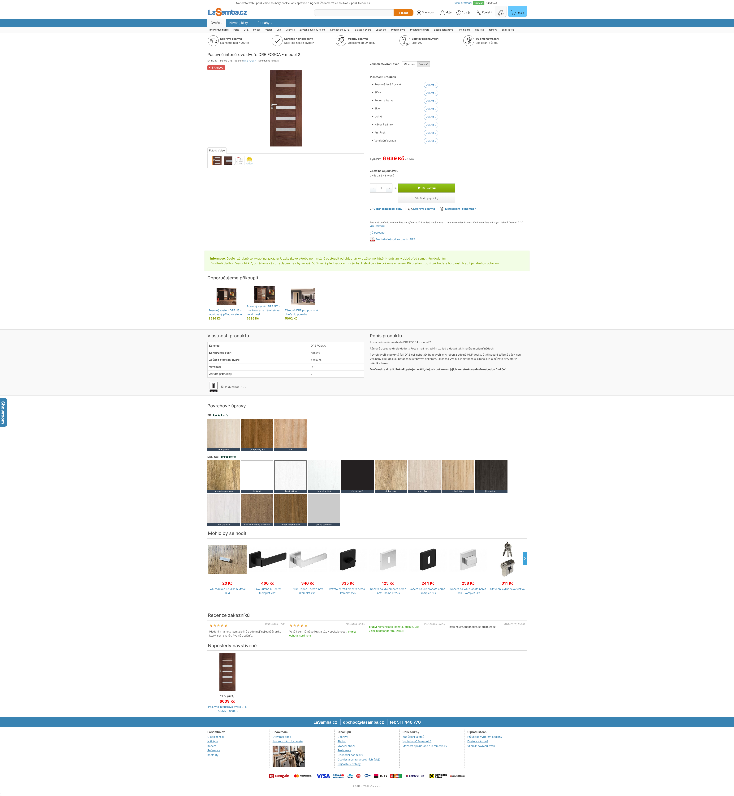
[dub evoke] (391, 476)
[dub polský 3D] (257, 434)
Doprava (343, 736)
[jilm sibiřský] (223, 509)
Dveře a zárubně (477, 741)
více (463, 2)
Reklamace (344, 750)
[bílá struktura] (290, 476)
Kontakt (486, 12)
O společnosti (215, 736)
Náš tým (212, 741)
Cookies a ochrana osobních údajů (359, 759)
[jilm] (290, 434)
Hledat (403, 12)
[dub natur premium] (223, 476)
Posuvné (423, 64)
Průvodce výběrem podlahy (484, 736)
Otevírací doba (282, 736)
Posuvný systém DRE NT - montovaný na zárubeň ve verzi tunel (263, 310)
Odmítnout (491, 3)
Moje (448, 12)
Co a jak (467, 12)
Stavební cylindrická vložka (507, 589)
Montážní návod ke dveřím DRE (395, 239)
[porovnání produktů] (500, 11)
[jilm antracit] (491, 476)
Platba (342, 741)
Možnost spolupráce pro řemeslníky (425, 745)
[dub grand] (223, 434)
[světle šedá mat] (324, 509)
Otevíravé (409, 64)
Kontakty (212, 754)
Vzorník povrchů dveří (481, 745)
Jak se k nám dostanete (288, 741)
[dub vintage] (458, 476)
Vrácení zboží (346, 745)
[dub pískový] (424, 476)
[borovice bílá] (324, 476)
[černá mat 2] (357, 476)
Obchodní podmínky (350, 754)
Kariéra (211, 745)
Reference (213, 750)
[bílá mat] (257, 476)
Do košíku (428, 187)
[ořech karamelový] (290, 509)
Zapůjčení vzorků (413, 736)
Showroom (428, 12)
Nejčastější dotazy (349, 764)
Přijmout (478, 3)
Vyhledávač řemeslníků (417, 741)
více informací (377, 225)
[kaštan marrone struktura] (257, 509)
